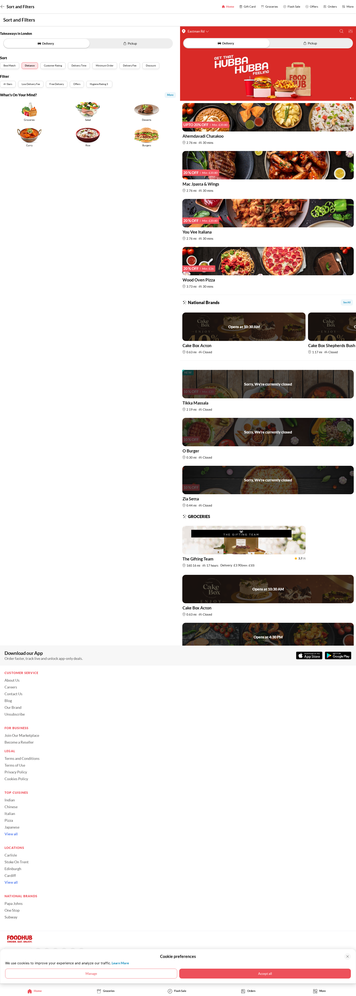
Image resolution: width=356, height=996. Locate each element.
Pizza (9, 820)
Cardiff (10, 876)
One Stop (12, 910)
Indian (10, 800)
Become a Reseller (19, 742)
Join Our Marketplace (22, 735)
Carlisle (11, 855)
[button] (341, 31)
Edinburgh (13, 869)
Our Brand (13, 707)
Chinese (11, 807)
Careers (11, 687)
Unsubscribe (15, 714)
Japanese (12, 827)
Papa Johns (14, 904)
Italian (10, 814)
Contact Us (13, 694)
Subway (11, 917)
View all (11, 834)
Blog (8, 701)
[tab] (35, 991)
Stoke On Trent (17, 862)
